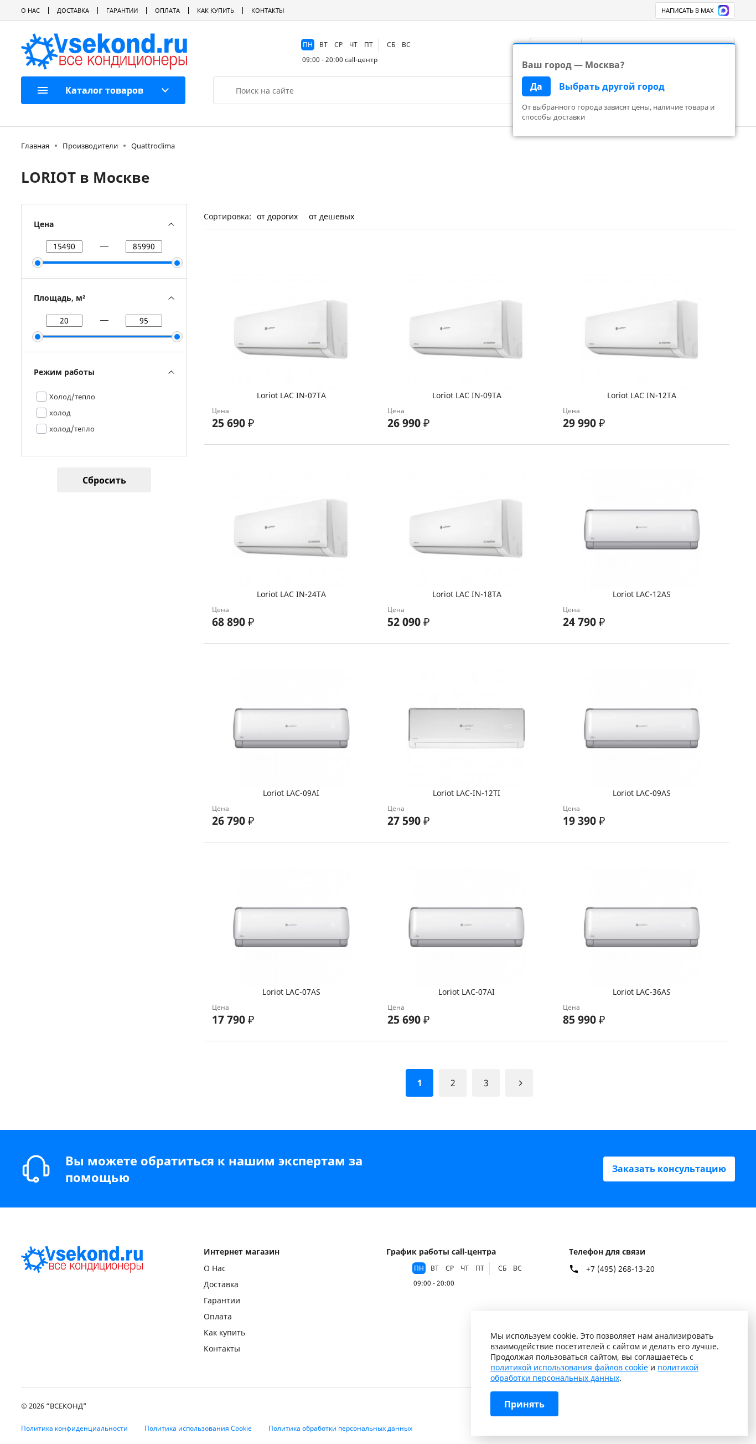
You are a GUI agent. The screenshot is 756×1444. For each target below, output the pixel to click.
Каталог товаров (104, 90)
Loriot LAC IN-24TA (291, 594)
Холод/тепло (72, 397)
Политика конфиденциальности (74, 1428)
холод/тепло (72, 429)
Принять (524, 1404)
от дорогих (277, 216)
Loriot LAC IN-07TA (291, 395)
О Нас (30, 10)
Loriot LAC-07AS (291, 991)
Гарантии (122, 10)
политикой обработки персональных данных (594, 1372)
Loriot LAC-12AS (642, 594)
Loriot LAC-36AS (642, 991)
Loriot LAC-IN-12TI (466, 793)
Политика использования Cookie (198, 1428)
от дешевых (331, 216)
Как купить (215, 10)
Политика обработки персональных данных (340, 1428)
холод (60, 413)
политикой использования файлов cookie (569, 1367)
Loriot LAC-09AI (291, 793)
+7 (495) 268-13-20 (620, 1269)
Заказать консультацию (669, 1169)
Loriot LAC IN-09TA (466, 395)
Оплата (167, 10)
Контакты (267, 10)
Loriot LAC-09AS (642, 793)
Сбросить (104, 480)
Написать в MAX (687, 10)
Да (536, 86)
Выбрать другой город (612, 86)
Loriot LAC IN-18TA (466, 594)
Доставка (73, 10)
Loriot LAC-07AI (466, 991)
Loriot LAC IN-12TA (641, 395)
